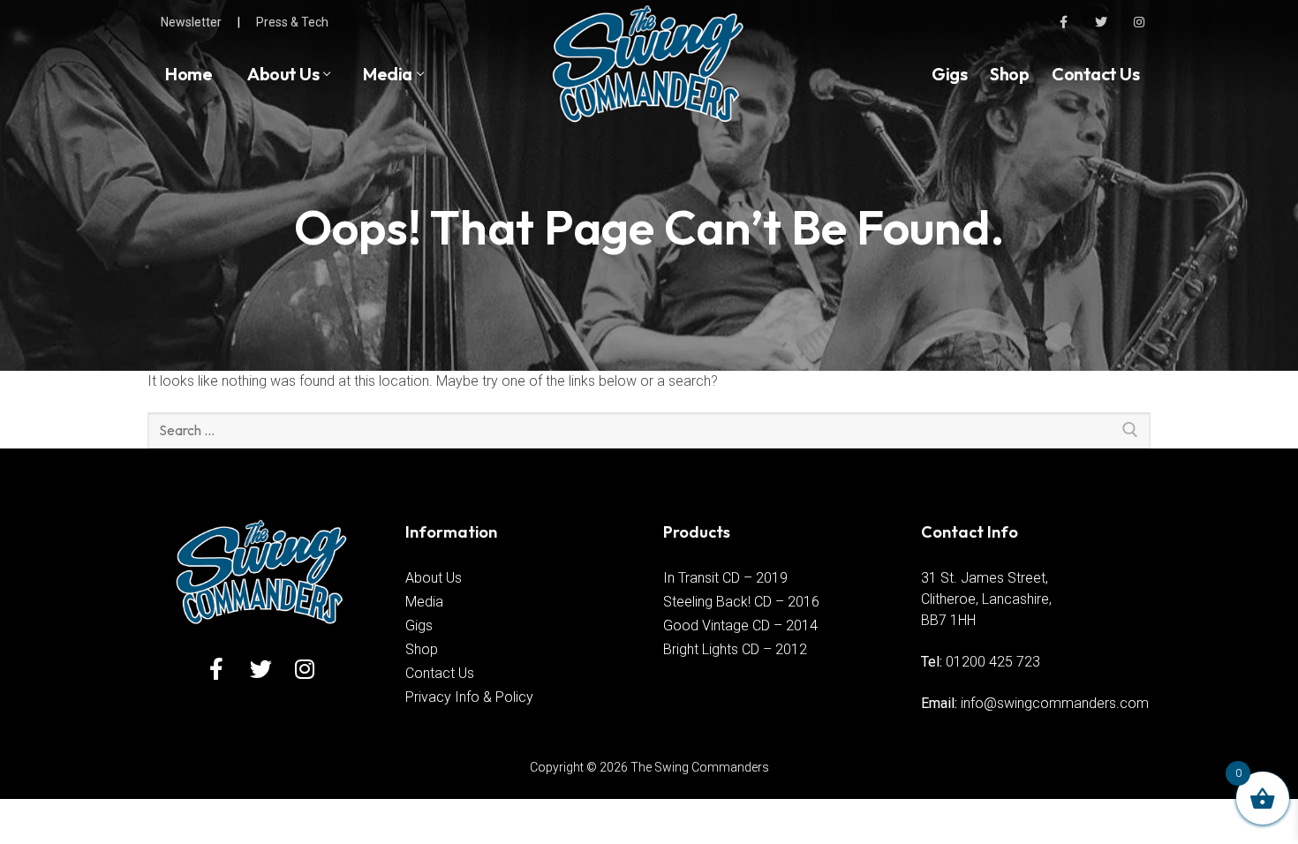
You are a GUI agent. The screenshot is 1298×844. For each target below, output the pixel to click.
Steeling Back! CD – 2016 (741, 601)
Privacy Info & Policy (469, 697)
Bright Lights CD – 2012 (735, 649)
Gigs (419, 625)
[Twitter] (1101, 22)
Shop (421, 649)
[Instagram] (1139, 22)
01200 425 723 (993, 661)
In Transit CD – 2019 (725, 577)
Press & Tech (292, 22)
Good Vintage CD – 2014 (740, 625)
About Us (433, 577)
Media (424, 601)
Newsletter (191, 22)
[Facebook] (1063, 22)
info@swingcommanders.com (1055, 703)
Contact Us (439, 673)
